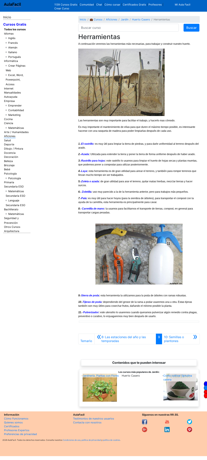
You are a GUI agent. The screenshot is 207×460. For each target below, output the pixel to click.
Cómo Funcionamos (16, 418)
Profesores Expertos (16, 430)
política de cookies (111, 440)
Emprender (15, 105)
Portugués (14, 56)
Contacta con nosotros (87, 422)
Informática (11, 61)
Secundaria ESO (14, 186)
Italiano (12, 52)
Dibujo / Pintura (13, 148)
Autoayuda (10, 96)
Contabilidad (16, 110)
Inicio (7, 17)
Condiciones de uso (72, 440)
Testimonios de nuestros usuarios (93, 418)
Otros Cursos (12, 226)
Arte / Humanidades (16, 132)
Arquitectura (11, 231)
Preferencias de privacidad (20, 434)
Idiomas (9, 33)
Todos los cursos (15, 29)
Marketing (14, 114)
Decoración (11, 156)
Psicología (10, 173)
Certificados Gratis (134, 4)
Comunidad (87, 4)
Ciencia (8, 123)
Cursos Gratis (14, 24)
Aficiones (9, 136)
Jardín (124, 19)
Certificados (11, 426)
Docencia (10, 152)
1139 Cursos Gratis (66, 4)
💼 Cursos (96, 19)
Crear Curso (61, 8)
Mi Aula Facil (182, 4)
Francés (13, 42)
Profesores (155, 4)
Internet (8, 88)
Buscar (191, 28)
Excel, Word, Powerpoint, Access (15, 79)
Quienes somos (13, 422)
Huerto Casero (141, 19)
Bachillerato (11, 209)
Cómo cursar (112, 4)
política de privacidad (91, 440)
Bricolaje (9, 165)
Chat (99, 4)
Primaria (9, 182)
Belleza (8, 161)
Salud (7, 140)
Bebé (7, 169)
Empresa (9, 101)
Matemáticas (16, 127)
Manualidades (12, 92)
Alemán (12, 47)
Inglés (11, 38)
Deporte (9, 144)
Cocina (8, 119)
